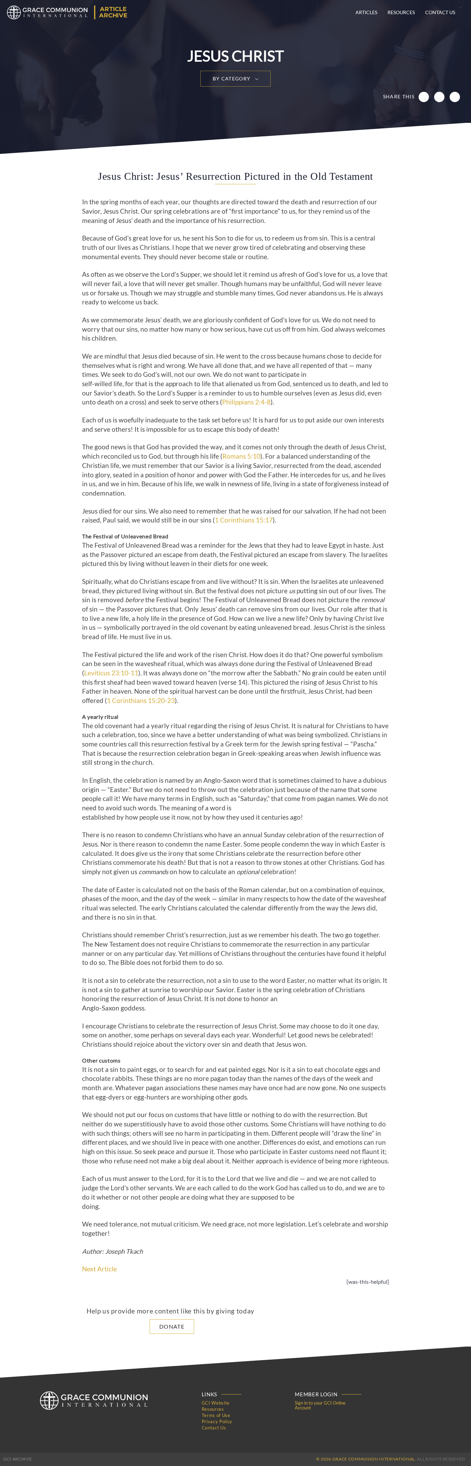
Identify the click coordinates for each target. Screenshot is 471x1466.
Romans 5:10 (241, 456)
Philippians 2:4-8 (246, 402)
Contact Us (440, 12)
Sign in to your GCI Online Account (320, 1405)
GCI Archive (17, 1459)
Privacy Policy (217, 1421)
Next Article (99, 1269)
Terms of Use (216, 1415)
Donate (171, 1326)
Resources (401, 12)
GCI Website (216, 1403)
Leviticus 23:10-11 (111, 673)
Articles (366, 12)
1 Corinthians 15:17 (244, 520)
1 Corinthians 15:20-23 (141, 700)
